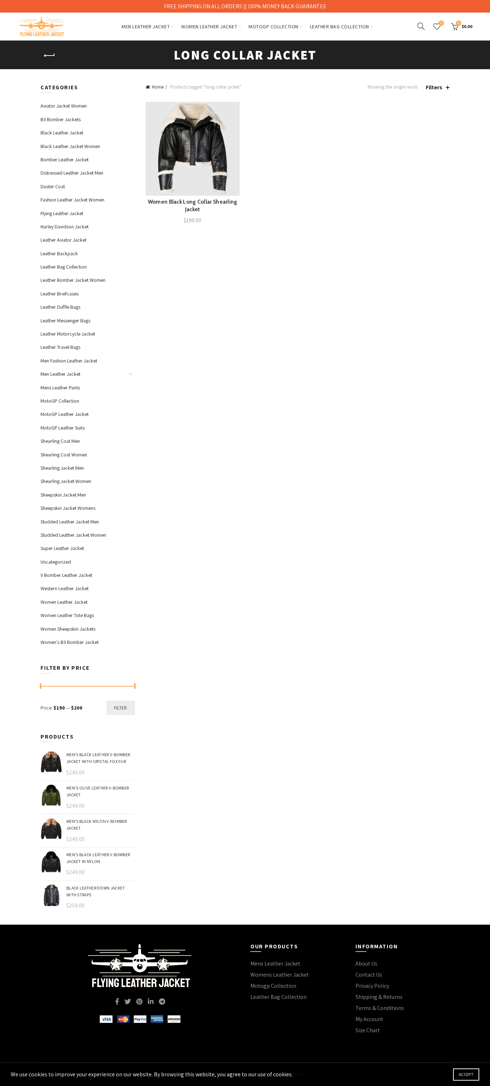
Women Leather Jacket (209, 26)
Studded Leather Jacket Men (70, 521)
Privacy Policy (372, 986)
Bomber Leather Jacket (65, 159)
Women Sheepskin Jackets (68, 629)
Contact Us (368, 974)
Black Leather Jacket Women (70, 146)
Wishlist (441, 23)
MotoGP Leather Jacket (65, 414)
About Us (366, 963)
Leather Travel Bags (60, 347)
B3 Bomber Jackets (61, 119)
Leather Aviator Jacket (63, 240)
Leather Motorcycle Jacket (68, 334)
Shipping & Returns (378, 997)
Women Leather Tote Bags (67, 615)
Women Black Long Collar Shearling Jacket (192, 206)
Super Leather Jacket (62, 548)
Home (158, 87)
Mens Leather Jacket (275, 963)
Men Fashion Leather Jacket (69, 360)
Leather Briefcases (60, 293)
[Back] (49, 55)
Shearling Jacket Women (66, 481)
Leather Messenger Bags (65, 320)
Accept (466, 1074)
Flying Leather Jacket (62, 213)
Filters (434, 87)
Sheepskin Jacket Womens (68, 508)
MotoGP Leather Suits (63, 428)
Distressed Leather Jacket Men (72, 173)
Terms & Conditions (379, 1008)
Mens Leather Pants (60, 387)
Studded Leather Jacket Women (73, 535)
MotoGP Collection (273, 26)
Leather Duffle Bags (60, 307)
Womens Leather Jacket (279, 974)
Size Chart (367, 1030)
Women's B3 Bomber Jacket (70, 642)
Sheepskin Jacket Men (63, 495)
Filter (120, 708)
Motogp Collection (273, 986)
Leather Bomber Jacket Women (73, 280)
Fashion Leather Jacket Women (72, 199)
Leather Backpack (59, 253)
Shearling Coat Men (60, 441)
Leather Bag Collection (339, 26)
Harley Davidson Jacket (65, 226)
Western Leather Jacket (65, 588)
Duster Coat (53, 186)
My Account (369, 1019)
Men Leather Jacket (146, 26)
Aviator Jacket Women (64, 106)
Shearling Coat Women (64, 454)
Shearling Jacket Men (62, 468)
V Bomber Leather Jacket (66, 575)
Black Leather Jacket (62, 132)
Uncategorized (56, 562)
